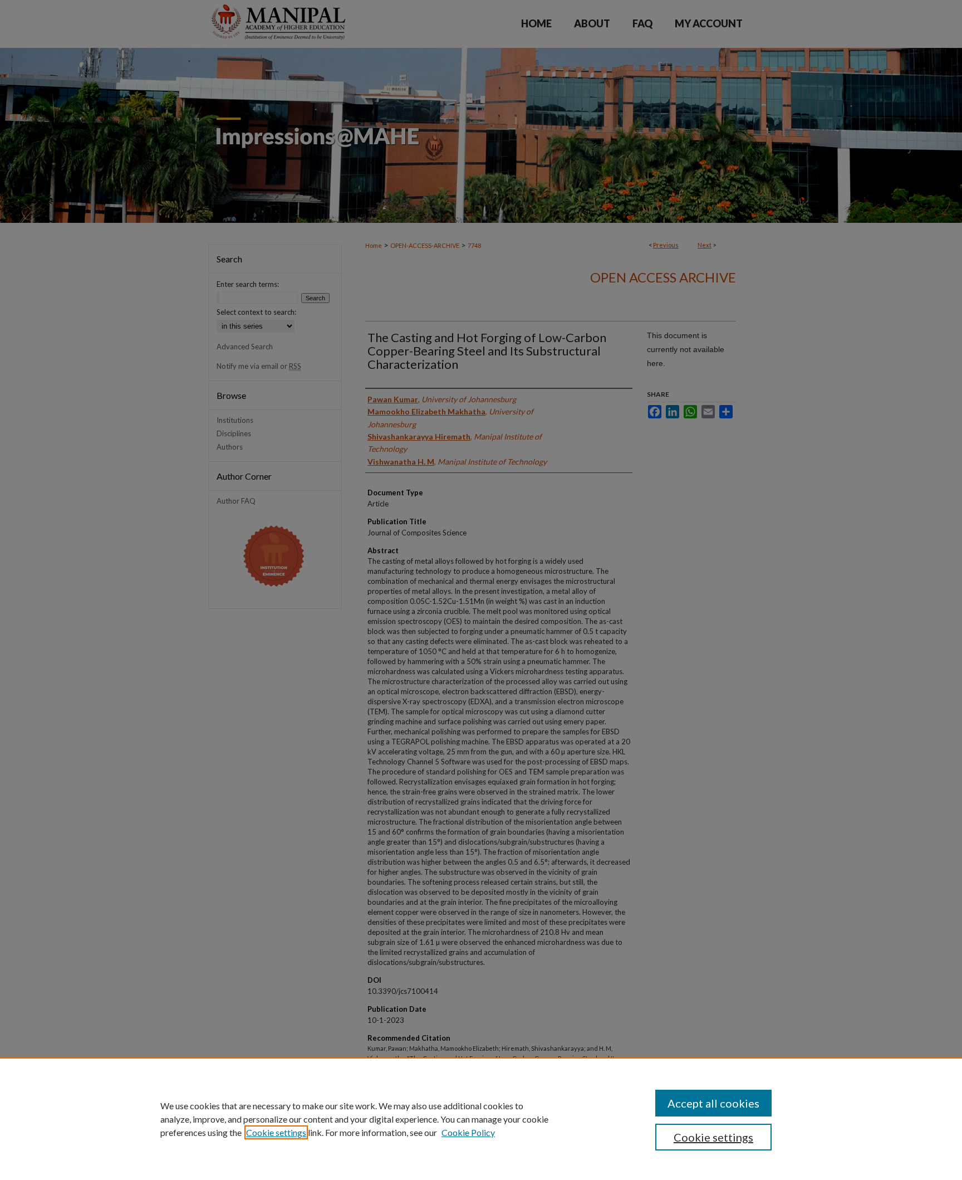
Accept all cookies (713, 1103)
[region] (481, 1118)
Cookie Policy (468, 1132)
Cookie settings (276, 1132)
